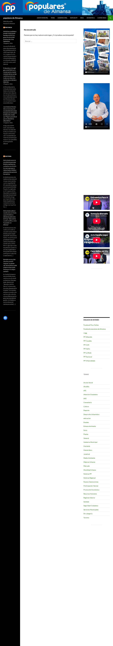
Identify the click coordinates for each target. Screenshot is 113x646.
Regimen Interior (89, 498)
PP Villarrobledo (89, 361)
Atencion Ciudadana (91, 394)
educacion (87, 418)
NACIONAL (8, 156)
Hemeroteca (91, 18)
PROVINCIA (8, 27)
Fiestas (86, 434)
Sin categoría (88, 514)
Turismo (86, 517)
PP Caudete (88, 341)
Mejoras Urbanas (89, 462)
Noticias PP (73, 18)
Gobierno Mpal (62, 18)
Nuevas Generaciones (91, 482)
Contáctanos (101, 18)
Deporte (86, 410)
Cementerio (88, 402)
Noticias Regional (90, 478)
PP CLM (86, 345)
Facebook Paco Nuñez (91, 325)
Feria (85, 430)
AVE (85, 398)
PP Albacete (88, 337)
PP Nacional (88, 357)
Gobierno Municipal (90, 442)
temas (53, 18)
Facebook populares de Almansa (95, 329)
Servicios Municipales (91, 510)
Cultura (86, 406)
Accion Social (88, 382)
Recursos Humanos (90, 494)
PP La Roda (87, 353)
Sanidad (86, 502)
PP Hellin (87, 349)
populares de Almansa (13, 18)
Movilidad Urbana (90, 470)
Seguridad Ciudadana (91, 506)
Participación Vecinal (91, 486)
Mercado (87, 466)
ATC (85, 390)
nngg (82, 18)
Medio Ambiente (89, 458)
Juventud (87, 454)
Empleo (86, 422)
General (86, 438)
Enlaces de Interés (90, 426)
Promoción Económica (91, 490)
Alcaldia (86, 386)
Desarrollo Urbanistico (91, 414)
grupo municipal (42, 18)
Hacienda (87, 446)
